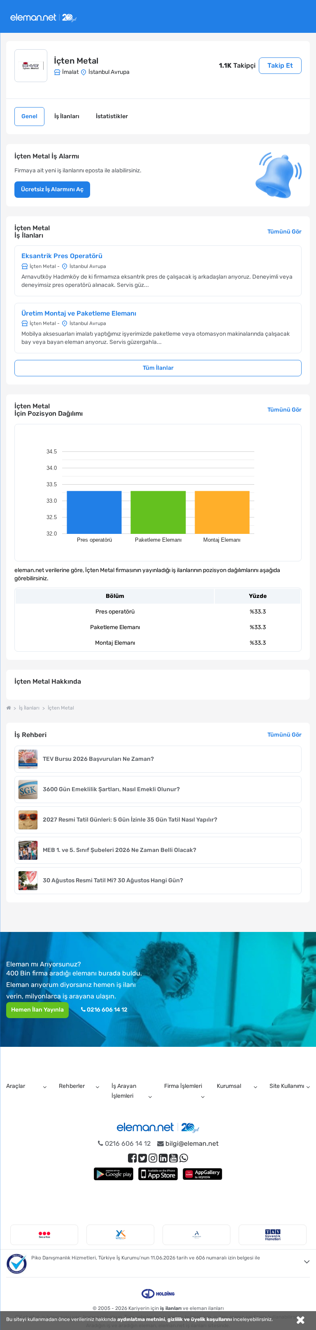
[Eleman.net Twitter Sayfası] (142, 1158)
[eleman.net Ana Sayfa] (8, 708)
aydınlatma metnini (141, 1319)
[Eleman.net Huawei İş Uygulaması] (202, 1174)
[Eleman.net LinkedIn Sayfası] (163, 1158)
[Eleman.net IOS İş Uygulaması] (158, 1173)
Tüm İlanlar (158, 367)
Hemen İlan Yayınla (37, 1009)
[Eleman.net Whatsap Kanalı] (183, 1158)
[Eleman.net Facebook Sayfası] (132, 1158)
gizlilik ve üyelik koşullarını (199, 1319)
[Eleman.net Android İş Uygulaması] (113, 1173)
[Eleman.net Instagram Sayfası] (153, 1158)
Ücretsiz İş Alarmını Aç (52, 189)
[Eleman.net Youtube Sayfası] (173, 1158)
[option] (44, 1234)
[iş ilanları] (43, 16)
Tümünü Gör (284, 231)
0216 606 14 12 (107, 1009)
